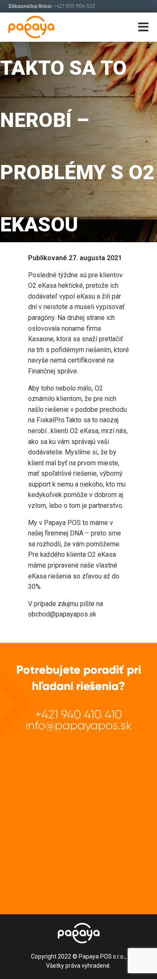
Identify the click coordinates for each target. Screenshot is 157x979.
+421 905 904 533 (74, 6)
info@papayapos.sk (79, 725)
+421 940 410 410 (78, 714)
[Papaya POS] (45, 26)
